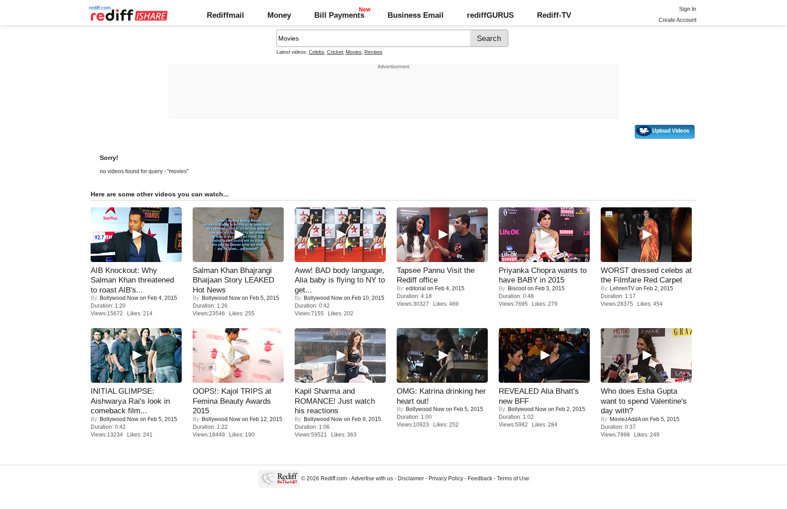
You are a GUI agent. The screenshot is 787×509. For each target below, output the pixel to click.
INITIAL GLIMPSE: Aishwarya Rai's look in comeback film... (130, 401)
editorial (416, 288)
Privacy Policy (446, 478)
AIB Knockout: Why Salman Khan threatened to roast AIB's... (132, 280)
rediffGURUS (490, 15)
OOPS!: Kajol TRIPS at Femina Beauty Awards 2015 (232, 401)
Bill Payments (339, 15)
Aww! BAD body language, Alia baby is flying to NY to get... (340, 280)
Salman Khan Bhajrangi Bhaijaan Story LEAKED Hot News (233, 280)
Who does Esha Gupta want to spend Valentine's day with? (644, 401)
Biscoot (517, 288)
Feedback (480, 478)
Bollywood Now (119, 298)
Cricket (335, 52)
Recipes (373, 52)
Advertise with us (372, 478)
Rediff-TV (554, 15)
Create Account (677, 20)
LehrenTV (622, 288)
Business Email (416, 15)
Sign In (687, 9)
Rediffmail (225, 15)
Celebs (316, 52)
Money (279, 15)
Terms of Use (513, 478)
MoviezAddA (625, 419)
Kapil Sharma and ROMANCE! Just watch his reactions (335, 401)
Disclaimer (411, 478)
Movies (354, 52)
